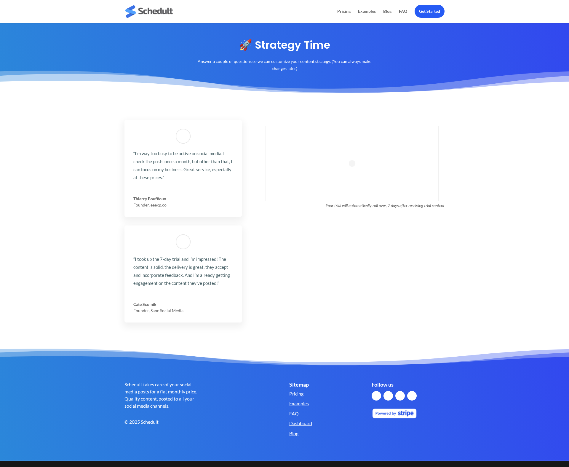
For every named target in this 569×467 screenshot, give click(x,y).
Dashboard (300, 423)
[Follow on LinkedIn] (400, 396)
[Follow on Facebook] (376, 396)
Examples (367, 11)
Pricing (344, 11)
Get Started (429, 11)
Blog (387, 11)
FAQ (403, 11)
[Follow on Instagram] (412, 396)
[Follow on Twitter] (388, 396)
